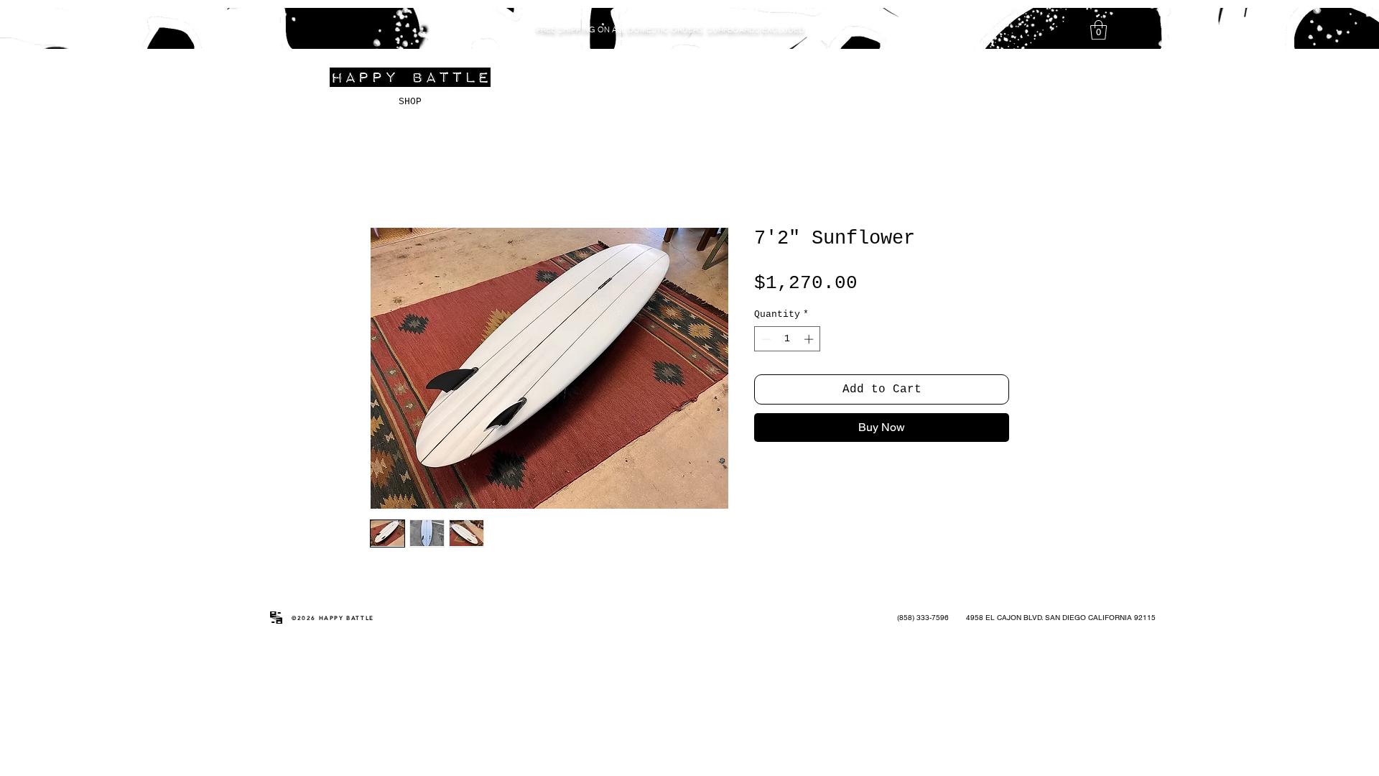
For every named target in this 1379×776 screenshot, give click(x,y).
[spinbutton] (788, 340)
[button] (1098, 30)
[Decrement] (765, 340)
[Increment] (810, 340)
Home (385, 176)
